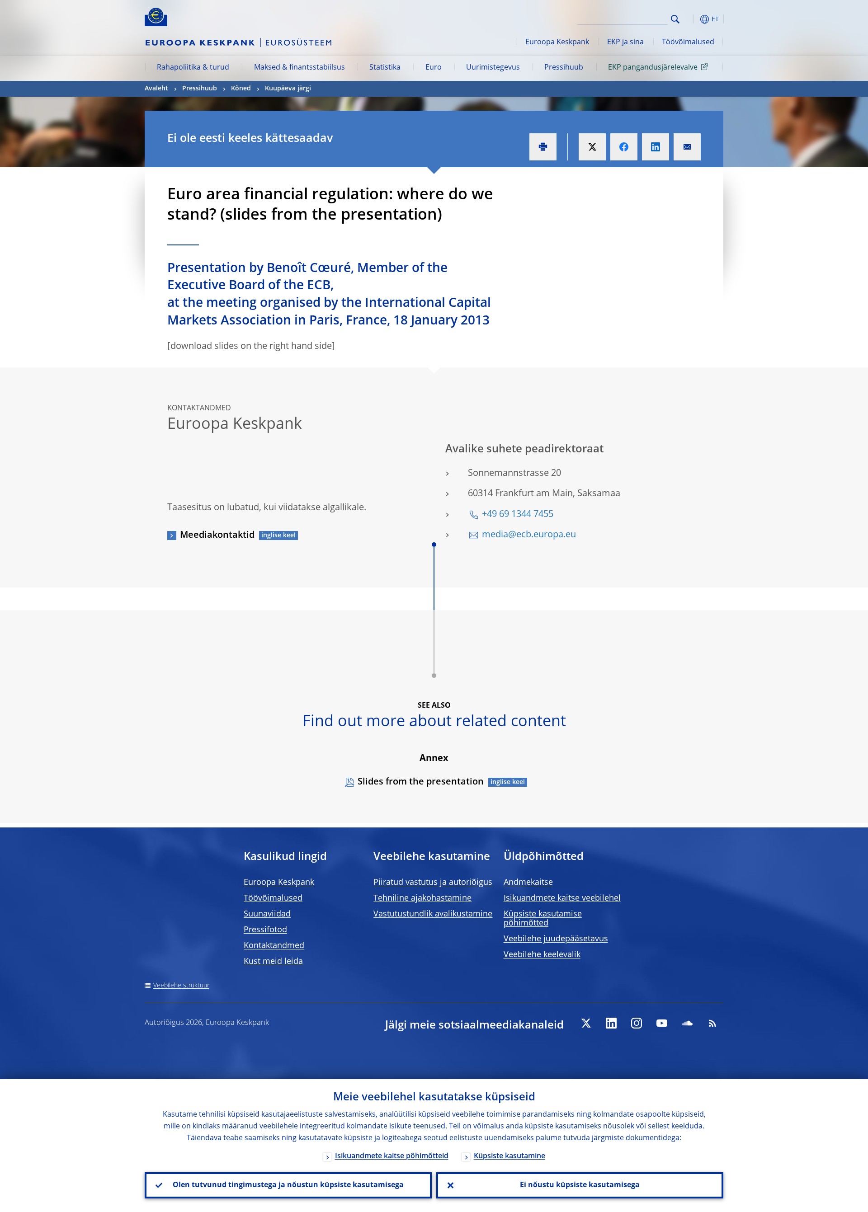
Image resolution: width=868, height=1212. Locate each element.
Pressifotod (265, 930)
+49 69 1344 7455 (517, 514)
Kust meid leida (273, 962)
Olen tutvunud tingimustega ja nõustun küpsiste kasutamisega (288, 1185)
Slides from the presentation (421, 782)
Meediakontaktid (217, 535)
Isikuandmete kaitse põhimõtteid (391, 1156)
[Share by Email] (687, 146)
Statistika (385, 67)
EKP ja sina (625, 42)
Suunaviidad (267, 914)
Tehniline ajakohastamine (422, 898)
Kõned (241, 88)
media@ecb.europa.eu (529, 535)
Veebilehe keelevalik (542, 955)
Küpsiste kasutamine (509, 1156)
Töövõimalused (688, 42)
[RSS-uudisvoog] (712, 1023)
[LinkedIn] (611, 1023)
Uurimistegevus (493, 67)
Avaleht (156, 88)
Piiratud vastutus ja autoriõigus (432, 882)
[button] (691, 19)
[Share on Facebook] (623, 146)
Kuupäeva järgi (288, 88)
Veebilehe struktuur (181, 985)
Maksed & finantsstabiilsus (299, 67)
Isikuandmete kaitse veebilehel (562, 898)
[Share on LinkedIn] (655, 146)
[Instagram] (636, 1023)
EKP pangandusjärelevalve (653, 67)
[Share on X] (592, 146)
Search (675, 19)
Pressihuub (563, 67)
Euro (433, 67)
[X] (586, 1023)
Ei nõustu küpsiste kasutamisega (580, 1185)
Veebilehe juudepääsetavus (556, 939)
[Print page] (543, 146)
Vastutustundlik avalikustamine (432, 914)
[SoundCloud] (687, 1023)
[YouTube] (662, 1023)
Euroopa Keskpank (557, 42)
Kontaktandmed (274, 946)
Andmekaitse (528, 882)
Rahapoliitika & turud (193, 67)
